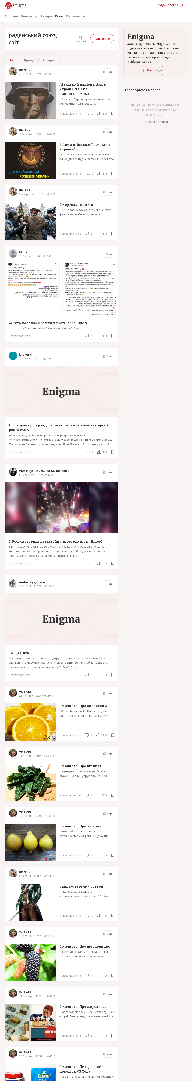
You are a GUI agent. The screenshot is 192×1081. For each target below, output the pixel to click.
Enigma (16, 5)
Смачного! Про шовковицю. (84, 946)
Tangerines (19, 653)
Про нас (140, 104)
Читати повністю (70, 113)
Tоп (131, 104)
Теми (59, 16)
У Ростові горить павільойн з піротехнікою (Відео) (56, 541)
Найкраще (29, 16)
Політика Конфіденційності (163, 104)
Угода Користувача (144, 109)
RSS (174, 109)
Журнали (73, 16)
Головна (11, 16)
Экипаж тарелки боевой (81, 886)
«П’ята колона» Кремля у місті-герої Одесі (48, 323)
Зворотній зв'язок (155, 122)
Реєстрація (154, 70)
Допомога (164, 109)
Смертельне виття (76, 205)
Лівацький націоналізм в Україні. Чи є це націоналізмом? (82, 89)
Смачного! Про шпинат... (81, 766)
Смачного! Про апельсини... (84, 706)
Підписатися (102, 38)
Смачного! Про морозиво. (82, 1007)
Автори (46, 16)
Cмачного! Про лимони (80, 826)
